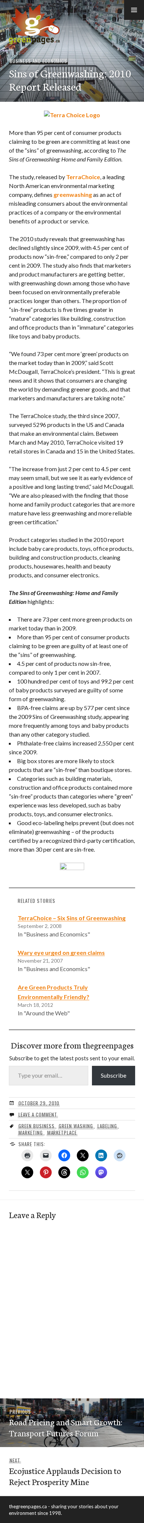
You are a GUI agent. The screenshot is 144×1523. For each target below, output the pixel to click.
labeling (107, 1126)
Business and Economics (38, 61)
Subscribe (113, 1075)
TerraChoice (83, 176)
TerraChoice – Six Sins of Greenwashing (72, 917)
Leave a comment (37, 1114)
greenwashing (73, 194)
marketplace (62, 1132)
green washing (76, 1126)
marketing (30, 1132)
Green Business (36, 1126)
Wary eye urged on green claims (61, 952)
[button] (134, 10)
